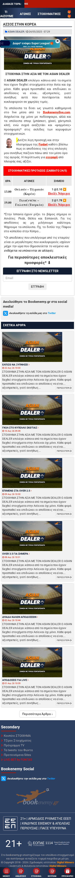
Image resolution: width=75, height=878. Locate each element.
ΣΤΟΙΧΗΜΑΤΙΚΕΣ (49, 14)
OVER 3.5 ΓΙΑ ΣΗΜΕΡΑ (15, 553)
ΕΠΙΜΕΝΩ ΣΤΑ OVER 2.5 (16, 490)
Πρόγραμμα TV (14, 745)
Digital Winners (65, 862)
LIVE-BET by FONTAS (18, 759)
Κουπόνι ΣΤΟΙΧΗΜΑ (17, 736)
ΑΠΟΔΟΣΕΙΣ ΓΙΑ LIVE (15, 679)
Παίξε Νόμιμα (59, 193)
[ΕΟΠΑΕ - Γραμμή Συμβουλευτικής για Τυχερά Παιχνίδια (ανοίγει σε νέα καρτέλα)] (49, 843)
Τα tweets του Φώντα (18, 750)
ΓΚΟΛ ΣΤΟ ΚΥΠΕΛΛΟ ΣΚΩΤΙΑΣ (20, 427)
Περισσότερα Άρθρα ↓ (37, 714)
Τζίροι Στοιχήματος (17, 740)
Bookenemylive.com (56, 112)
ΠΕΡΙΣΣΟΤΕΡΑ (63, 388)
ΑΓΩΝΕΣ (25, 14)
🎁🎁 (69, 14)
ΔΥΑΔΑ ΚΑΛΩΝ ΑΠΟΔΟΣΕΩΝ (19, 616)
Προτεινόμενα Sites (17, 755)
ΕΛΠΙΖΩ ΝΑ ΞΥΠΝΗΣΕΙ (15, 364)
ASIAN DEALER (16, 31)
